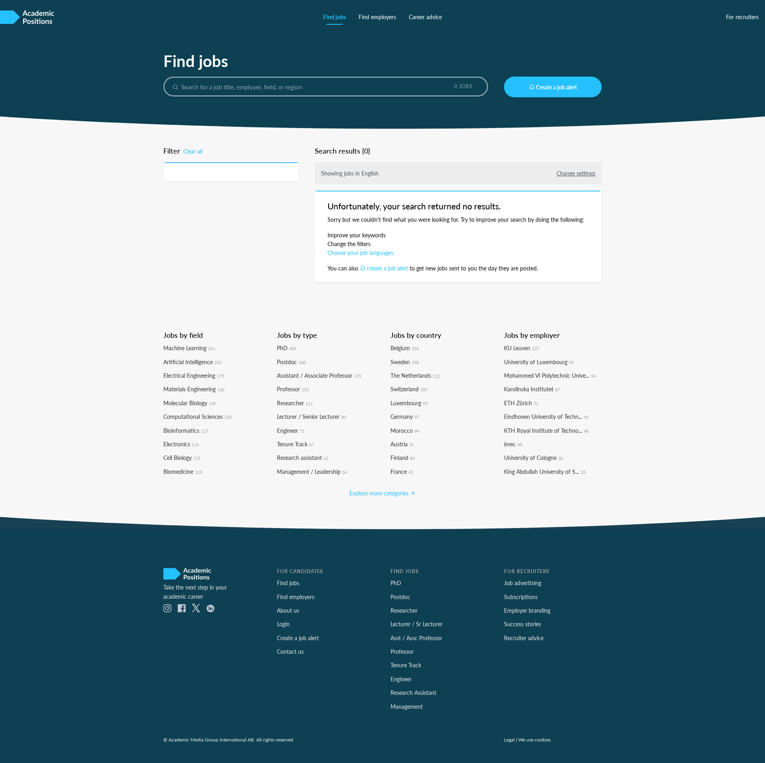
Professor (293, 389)
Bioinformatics (185, 430)
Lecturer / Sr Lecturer (416, 624)
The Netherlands (415, 375)
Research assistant (302, 457)
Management (406, 706)
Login (283, 624)
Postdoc (291, 362)
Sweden (404, 362)
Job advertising (522, 583)
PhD (286, 348)
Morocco (404, 430)
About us (288, 610)
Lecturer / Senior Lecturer (311, 416)
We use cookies (534, 739)
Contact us (290, 651)
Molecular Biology (189, 403)
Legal (509, 739)
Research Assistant (413, 692)
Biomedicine (182, 471)
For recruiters (742, 17)
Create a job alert (556, 87)
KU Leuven (521, 348)
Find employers (377, 17)
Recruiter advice (523, 638)
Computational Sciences (197, 416)
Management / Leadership (312, 471)
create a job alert (387, 268)
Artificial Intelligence (192, 362)
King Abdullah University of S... (544, 471)
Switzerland (409, 389)
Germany (404, 416)
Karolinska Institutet (532, 389)
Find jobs (334, 17)
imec (513, 444)
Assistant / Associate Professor (319, 375)
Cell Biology (181, 457)
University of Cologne (533, 457)
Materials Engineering (193, 389)
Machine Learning (189, 348)
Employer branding (527, 610)
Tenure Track (295, 444)
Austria (402, 444)
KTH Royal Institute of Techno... (546, 430)
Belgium (404, 348)
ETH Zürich (521, 403)
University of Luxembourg (539, 362)
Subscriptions (520, 597)
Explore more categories (379, 493)
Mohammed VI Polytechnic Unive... (550, 375)
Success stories (522, 624)
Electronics (181, 444)
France (401, 471)
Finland (402, 457)
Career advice (425, 17)
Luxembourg (409, 403)
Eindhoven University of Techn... (546, 416)
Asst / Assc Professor (416, 638)
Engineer (290, 430)
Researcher (295, 403)
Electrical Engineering (193, 375)
